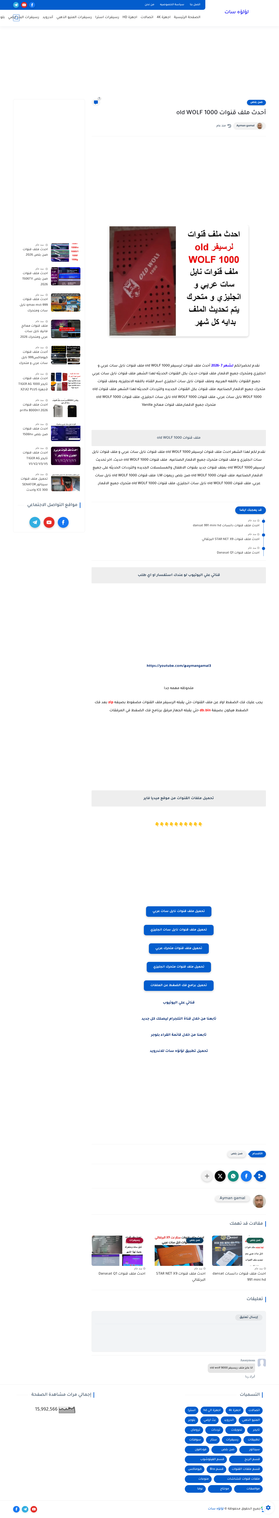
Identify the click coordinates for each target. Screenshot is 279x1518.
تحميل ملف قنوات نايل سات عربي (179, 911)
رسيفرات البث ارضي (23, 17)
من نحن (149, 4)
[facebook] (32, 5)
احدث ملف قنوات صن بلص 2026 (35, 252)
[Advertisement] (139, 65)
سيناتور (254, 1449)
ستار (213, 1440)
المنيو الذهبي (251, 1420)
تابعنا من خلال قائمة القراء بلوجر (178, 1035)
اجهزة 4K (164, 17)
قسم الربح (252, 1459)
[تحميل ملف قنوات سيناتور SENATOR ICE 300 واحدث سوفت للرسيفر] (65, 482)
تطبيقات (254, 1440)
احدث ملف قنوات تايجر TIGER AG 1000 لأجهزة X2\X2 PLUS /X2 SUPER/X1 (33, 385)
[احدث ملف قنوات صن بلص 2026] (65, 252)
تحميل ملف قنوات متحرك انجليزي (178, 967)
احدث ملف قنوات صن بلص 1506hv (35, 432)
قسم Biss (216, 1469)
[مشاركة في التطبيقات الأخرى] (207, 1176)
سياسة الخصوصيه (172, 4)
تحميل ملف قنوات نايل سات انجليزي (178, 930)
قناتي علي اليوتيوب (179, 1003)
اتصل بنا (195, 4)
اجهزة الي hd (212, 1410)
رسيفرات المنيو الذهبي (74, 17)
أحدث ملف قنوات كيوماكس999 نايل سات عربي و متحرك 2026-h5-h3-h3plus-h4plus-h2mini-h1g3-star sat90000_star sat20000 (33, 359)
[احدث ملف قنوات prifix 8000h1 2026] (65, 408)
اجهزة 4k (235, 1410)
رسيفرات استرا (107, 17)
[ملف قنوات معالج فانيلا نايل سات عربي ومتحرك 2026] (65, 329)
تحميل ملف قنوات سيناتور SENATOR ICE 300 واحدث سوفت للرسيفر (34, 486)
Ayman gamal (245, 125)
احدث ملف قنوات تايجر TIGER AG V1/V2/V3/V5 (35, 459)
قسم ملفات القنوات (246, 1469)
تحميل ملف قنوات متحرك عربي (178, 948)
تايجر (256, 1430)
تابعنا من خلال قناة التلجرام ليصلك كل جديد (178, 1019)
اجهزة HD (129, 17)
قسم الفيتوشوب (212, 1459)
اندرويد (229, 1420)
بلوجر (191, 1420)
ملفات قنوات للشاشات (243, 1479)
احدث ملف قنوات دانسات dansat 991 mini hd (226, 526)
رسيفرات (232, 1440)
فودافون (200, 1449)
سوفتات (195, 1440)
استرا (192, 1410)
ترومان (195, 1430)
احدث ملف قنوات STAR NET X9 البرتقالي (230, 539)
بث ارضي (210, 1420)
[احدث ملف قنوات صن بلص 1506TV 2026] (65, 276)
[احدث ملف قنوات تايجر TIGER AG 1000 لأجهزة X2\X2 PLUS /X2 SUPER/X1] (65, 381)
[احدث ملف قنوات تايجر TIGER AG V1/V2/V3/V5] (65, 456)
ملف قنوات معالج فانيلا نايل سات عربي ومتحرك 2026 (34, 331)
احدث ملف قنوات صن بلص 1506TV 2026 (35, 279)
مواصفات (253, 1489)
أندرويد (48, 17)
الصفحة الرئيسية (187, 17)
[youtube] (24, 5)
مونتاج (224, 1489)
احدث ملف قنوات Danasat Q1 (238, 553)
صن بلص (256, 102)
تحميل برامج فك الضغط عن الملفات (178, 985)
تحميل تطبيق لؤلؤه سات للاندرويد (179, 1051)
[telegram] (16, 5)
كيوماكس (195, 1469)
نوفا (200, 1489)
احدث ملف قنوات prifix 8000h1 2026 (34, 408)
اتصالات (147, 17)
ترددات (215, 1430)
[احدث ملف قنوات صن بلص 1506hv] (65, 432)
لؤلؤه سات (237, 12)
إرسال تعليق (249, 1317)
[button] (246, 1176)
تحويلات (236, 1430)
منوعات (203, 1479)
